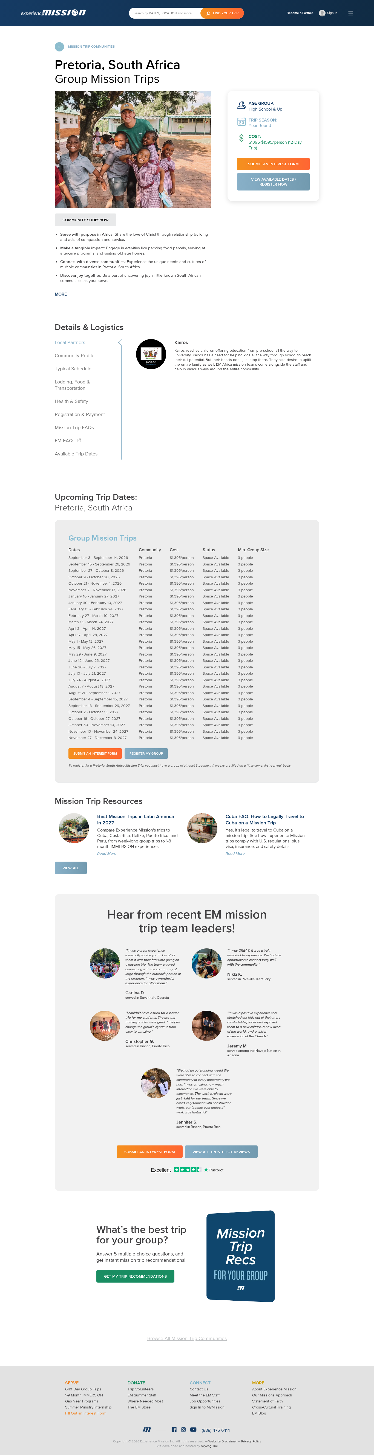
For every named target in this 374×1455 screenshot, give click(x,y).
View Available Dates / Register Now (273, 181)
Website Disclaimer (222, 1441)
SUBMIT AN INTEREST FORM (149, 1152)
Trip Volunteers (141, 1389)
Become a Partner (300, 13)
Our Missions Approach (272, 1395)
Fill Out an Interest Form (85, 1413)
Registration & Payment (80, 414)
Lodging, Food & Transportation (72, 385)
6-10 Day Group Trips (83, 1389)
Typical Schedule (73, 368)
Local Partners (70, 342)
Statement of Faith (267, 1401)
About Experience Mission (274, 1389)
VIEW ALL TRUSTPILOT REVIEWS (221, 1152)
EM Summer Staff (142, 1395)
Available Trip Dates (76, 454)
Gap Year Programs (81, 1401)
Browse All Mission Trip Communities (187, 1338)
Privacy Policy (251, 1441)
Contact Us (199, 1389)
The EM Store (139, 1407)
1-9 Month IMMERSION (84, 1395)
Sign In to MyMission (207, 1407)
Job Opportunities (205, 1401)
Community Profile (74, 355)
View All (70, 868)
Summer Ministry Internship (88, 1407)
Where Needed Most (145, 1401)
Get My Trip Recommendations (135, 1276)
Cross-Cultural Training (271, 1407)
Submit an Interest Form (273, 164)
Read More (106, 854)
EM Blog (259, 1413)
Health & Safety (71, 401)
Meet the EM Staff (205, 1395)
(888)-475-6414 (216, 1430)
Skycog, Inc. (209, 1446)
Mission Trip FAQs (74, 427)
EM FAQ (64, 440)
